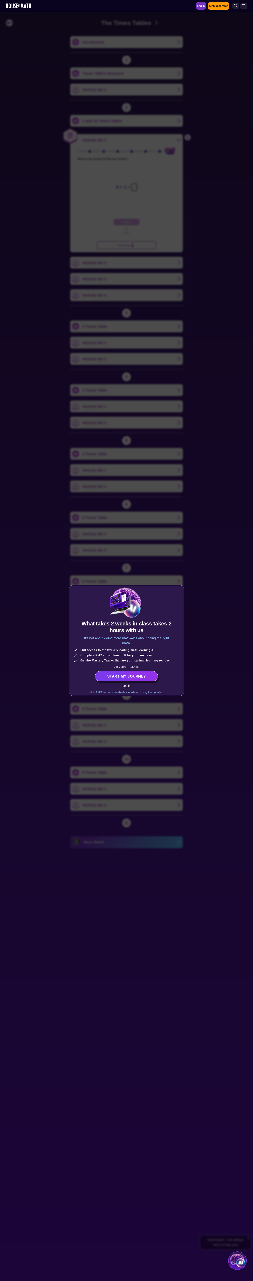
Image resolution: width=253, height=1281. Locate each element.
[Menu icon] (243, 6)
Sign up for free (218, 5)
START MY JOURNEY (126, 676)
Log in (126, 685)
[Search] (235, 6)
